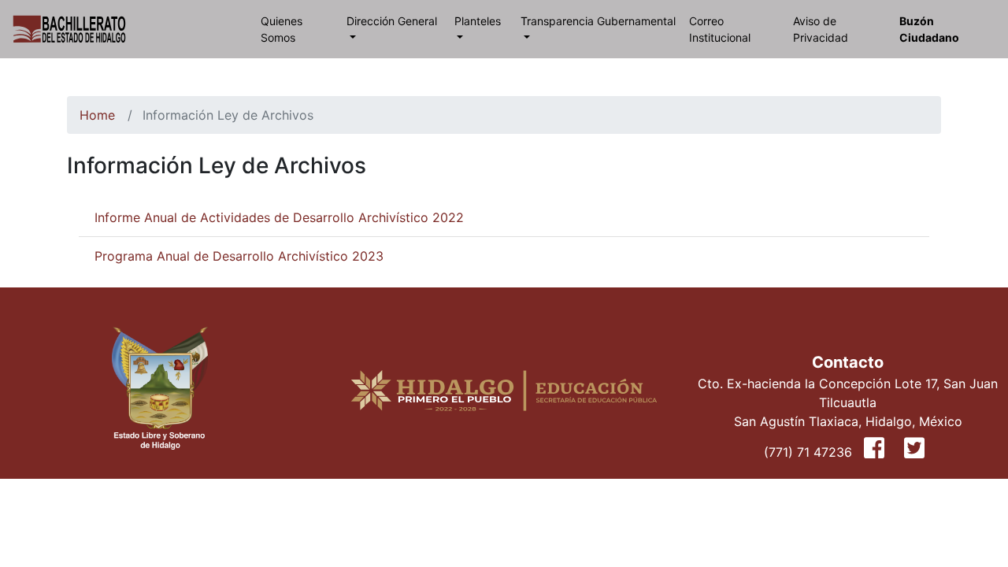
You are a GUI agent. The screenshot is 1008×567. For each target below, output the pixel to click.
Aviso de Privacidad (820, 29)
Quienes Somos (281, 29)
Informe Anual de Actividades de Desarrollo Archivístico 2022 (279, 217)
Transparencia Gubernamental (598, 21)
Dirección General (391, 21)
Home (97, 115)
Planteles (477, 21)
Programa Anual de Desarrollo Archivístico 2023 (239, 256)
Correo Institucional (719, 29)
